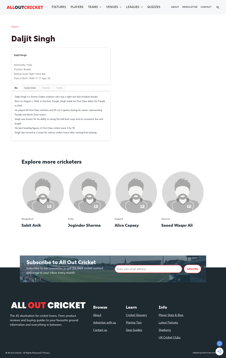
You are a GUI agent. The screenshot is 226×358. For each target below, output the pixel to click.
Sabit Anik (31, 226)
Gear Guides (134, 330)
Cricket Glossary (136, 315)
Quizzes (153, 7)
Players (77, 7)
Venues (112, 7)
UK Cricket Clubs (170, 337)
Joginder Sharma (84, 226)
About (175, 7)
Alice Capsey (127, 226)
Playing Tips (134, 322)
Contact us (100, 330)
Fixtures (59, 7)
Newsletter (189, 7)
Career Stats (30, 88)
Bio (16, 88)
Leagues (132, 7)
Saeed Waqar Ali (177, 226)
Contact (206, 7)
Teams (93, 7)
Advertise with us (104, 322)
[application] (99, 7)
